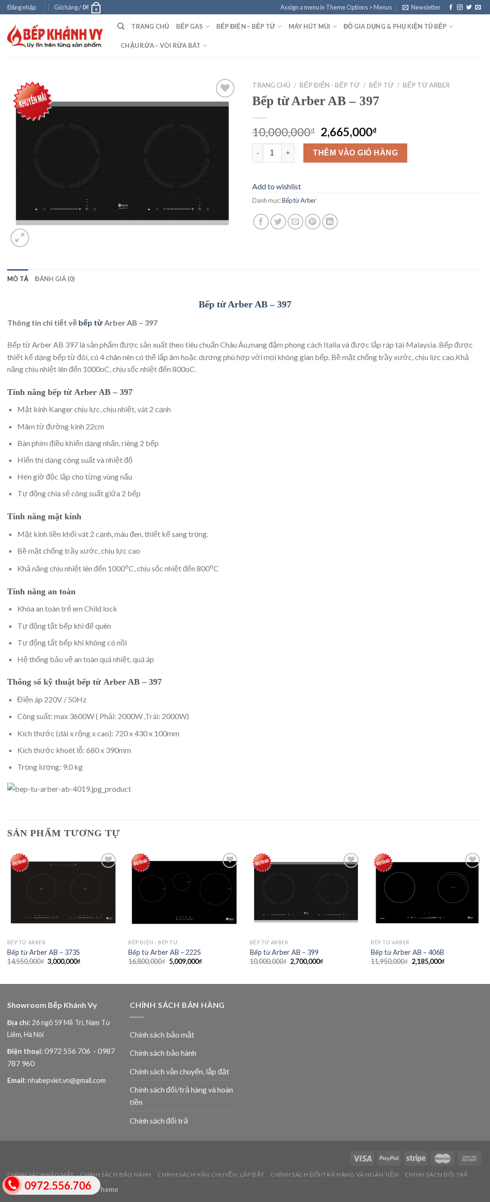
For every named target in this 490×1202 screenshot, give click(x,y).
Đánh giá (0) (55, 279)
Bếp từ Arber (426, 85)
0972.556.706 (57, 1185)
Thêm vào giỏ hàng (355, 153)
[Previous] (7, 916)
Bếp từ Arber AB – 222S (164, 952)
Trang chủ (150, 26)
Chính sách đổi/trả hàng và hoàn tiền (181, 1095)
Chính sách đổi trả (159, 1120)
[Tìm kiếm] (120, 26)
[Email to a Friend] (295, 221)
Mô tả (17, 279)
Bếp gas (189, 26)
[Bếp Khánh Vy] (55, 36)
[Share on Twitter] (278, 221)
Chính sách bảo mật (162, 1034)
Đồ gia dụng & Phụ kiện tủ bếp (395, 26)
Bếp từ (381, 85)
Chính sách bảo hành (163, 1052)
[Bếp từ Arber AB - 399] (306, 892)
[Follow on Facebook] (451, 7)
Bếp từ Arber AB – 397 (245, 304)
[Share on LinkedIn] (330, 221)
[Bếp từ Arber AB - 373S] (63, 892)
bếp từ (90, 322)
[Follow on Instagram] (460, 7)
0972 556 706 (68, 1050)
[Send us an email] (478, 7)
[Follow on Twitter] (469, 7)
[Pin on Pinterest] (313, 221)
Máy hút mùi (310, 26)
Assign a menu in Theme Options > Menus (336, 7)
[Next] (482, 916)
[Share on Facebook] (261, 221)
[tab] (17, 278)
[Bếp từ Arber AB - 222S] (184, 892)
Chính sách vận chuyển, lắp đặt (179, 1071)
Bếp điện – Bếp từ (245, 26)
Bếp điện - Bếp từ (330, 85)
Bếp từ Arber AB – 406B (407, 952)
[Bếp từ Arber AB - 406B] (427, 892)
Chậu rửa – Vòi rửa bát (161, 45)
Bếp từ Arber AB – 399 (284, 952)
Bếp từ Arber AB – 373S (43, 952)
